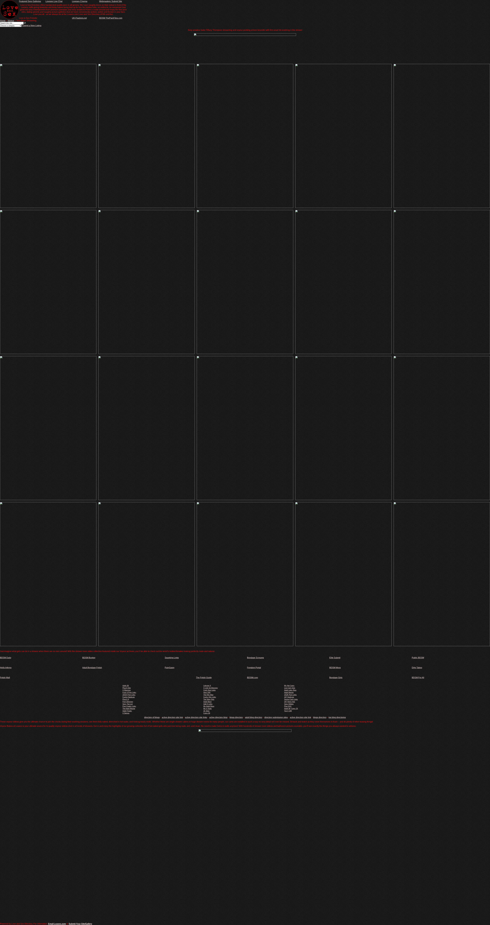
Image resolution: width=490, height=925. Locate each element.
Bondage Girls (335, 677)
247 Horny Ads (289, 702)
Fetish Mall (5, 677)
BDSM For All (418, 677)
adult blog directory (253, 717)
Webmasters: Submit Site (110, 1)
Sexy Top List (127, 704)
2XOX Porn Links (128, 695)
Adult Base (207, 702)
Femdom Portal (254, 668)
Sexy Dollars (289, 704)
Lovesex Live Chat (54, 1)
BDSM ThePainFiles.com (110, 18)
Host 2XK (207, 692)
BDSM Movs (335, 668)
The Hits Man (208, 695)
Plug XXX (287, 706)
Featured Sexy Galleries (30, 1)
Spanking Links (172, 658)
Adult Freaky (127, 711)
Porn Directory (127, 702)
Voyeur (11, 21)
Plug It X (125, 699)
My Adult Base (208, 706)
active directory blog (218, 717)
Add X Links (207, 704)
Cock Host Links (209, 690)
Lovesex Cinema (79, 1)
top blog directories (337, 717)
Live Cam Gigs (289, 688)
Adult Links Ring (290, 690)
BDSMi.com (252, 677)
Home (2, 21)
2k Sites (206, 711)
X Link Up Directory (210, 688)
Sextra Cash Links (291, 699)
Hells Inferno (5, 668)
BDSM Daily (5, 658)
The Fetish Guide (204, 677)
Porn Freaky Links (129, 706)
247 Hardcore (289, 697)
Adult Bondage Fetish (92, 668)
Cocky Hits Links (209, 697)
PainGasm (169, 668)
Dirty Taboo (417, 668)
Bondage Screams (255, 658)
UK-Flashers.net (79, 18)
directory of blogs (152, 717)
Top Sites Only (208, 699)
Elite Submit (334, 658)
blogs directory (236, 717)
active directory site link (172, 717)
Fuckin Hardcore (128, 697)
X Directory (126, 690)
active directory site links (196, 717)
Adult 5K (287, 709)
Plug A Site (126, 688)
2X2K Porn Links (290, 695)
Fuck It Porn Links (129, 692)
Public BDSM (418, 658)
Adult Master (289, 692)
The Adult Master (128, 709)
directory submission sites (276, 717)
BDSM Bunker (88, 658)
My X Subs (207, 709)
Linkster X (207, 686)
